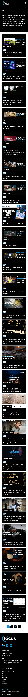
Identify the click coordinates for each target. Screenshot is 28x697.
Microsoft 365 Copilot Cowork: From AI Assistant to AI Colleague (14, 77)
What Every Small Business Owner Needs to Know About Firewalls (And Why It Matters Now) (13, 519)
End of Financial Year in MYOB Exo (13, 224)
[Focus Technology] (9, 638)
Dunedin (4, 675)
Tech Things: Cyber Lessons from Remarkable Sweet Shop (13, 366)
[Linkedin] (11, 645)
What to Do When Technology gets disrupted (13, 127)
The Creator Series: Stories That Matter (13, 177)
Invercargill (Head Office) (8, 671)
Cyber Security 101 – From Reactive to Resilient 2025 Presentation (11, 415)
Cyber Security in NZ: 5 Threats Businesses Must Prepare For (12, 390)
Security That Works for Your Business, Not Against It (11, 201)
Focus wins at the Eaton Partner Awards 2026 (13, 268)
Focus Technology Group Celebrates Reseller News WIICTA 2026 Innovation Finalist (13, 152)
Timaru (3, 681)
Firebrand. (9, 694)
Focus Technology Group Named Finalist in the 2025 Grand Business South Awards (14, 493)
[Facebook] (7, 645)
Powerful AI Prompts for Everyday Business (13, 292)
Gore (3, 673)
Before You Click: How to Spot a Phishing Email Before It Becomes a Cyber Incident (14, 102)
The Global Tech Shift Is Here (12, 246)
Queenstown (5, 677)
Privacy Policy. (5, 689)
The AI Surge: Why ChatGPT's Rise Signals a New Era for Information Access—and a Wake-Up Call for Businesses (14, 617)
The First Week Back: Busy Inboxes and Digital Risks (14, 316)
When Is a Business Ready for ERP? (12, 591)
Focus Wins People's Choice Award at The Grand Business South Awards (14, 341)
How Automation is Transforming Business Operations (13, 567)
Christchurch (5, 683)
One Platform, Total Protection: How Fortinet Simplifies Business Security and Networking (14, 441)
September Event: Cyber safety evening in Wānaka (12, 54)
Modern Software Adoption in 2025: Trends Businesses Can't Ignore (14, 543)
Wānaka (4, 679)
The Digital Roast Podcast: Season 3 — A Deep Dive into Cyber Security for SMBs (13, 467)
